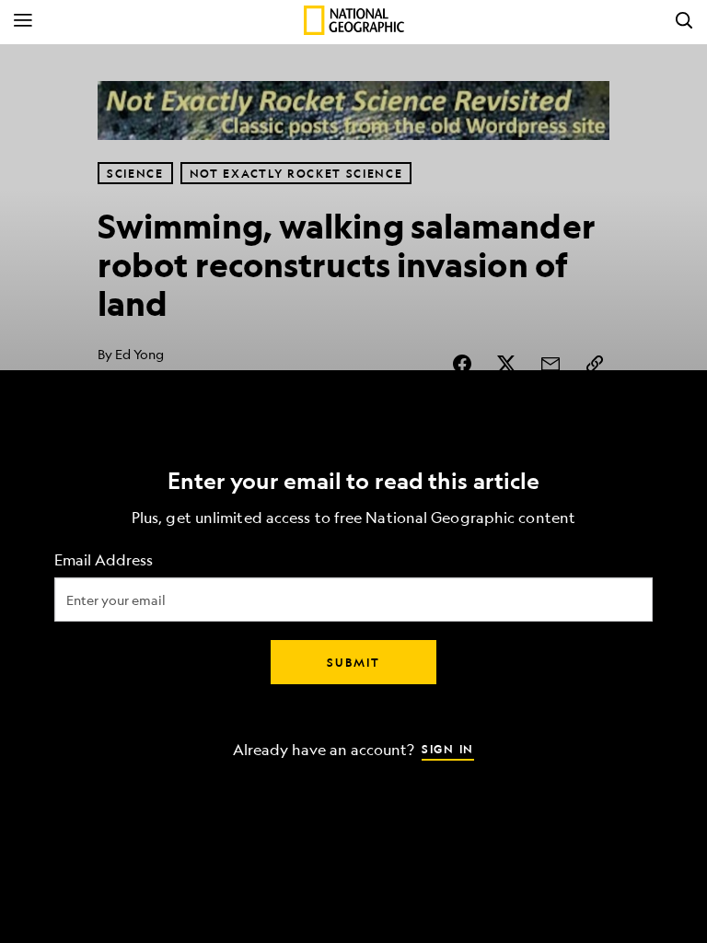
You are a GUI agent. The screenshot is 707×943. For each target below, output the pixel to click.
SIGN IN (448, 748)
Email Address (103, 560)
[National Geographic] (354, 20)
